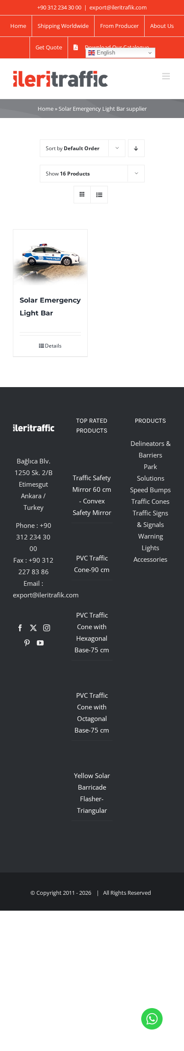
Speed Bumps (150, 489)
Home (45, 108)
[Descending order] (136, 148)
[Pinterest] (27, 642)
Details (53, 345)
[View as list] (99, 194)
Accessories (150, 559)
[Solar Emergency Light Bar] (50, 257)
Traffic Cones (150, 501)
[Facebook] (20, 627)
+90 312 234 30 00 (33, 537)
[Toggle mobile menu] (166, 76)
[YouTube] (40, 642)
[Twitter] (33, 627)
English (105, 52)
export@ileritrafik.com (118, 7)
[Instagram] (46, 627)
